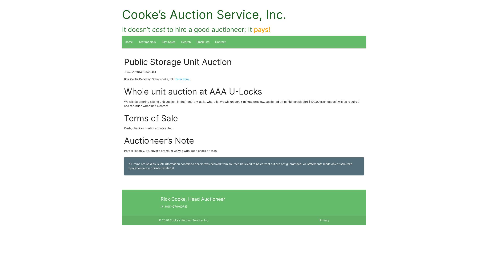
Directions (182, 79)
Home (129, 42)
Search (186, 42)
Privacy (324, 220)
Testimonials (147, 42)
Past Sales (168, 42)
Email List (203, 42)
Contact (220, 42)
